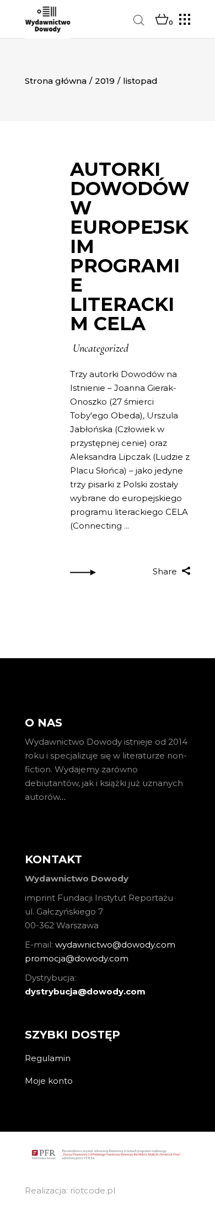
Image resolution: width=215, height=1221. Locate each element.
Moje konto (49, 1080)
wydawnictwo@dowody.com (115, 944)
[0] (162, 20)
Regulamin (48, 1058)
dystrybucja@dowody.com (85, 991)
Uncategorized (100, 348)
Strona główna (56, 81)
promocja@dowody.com (76, 958)
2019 (105, 81)
